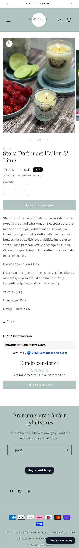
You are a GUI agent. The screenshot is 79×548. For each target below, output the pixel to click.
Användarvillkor (44, 538)
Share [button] (11, 321)
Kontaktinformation (41, 544)
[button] (8, 19)
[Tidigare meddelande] (7, 4)
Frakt (18, 175)
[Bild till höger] (48, 140)
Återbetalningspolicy (64, 532)
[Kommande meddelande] (72, 4)
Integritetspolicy (23, 538)
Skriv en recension (39, 385)
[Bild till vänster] (31, 140)
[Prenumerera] (66, 450)
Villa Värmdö (19, 532)
